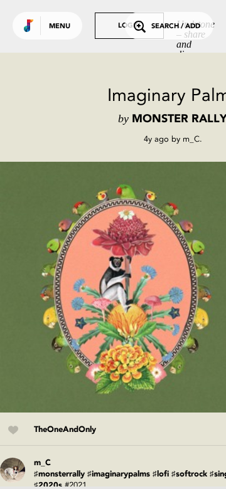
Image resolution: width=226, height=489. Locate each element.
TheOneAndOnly (65, 430)
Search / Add (175, 26)
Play (125, 287)
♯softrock (189, 474)
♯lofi (161, 474)
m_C (191, 139)
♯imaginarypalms (118, 474)
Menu (59, 26)
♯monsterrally (59, 474)
